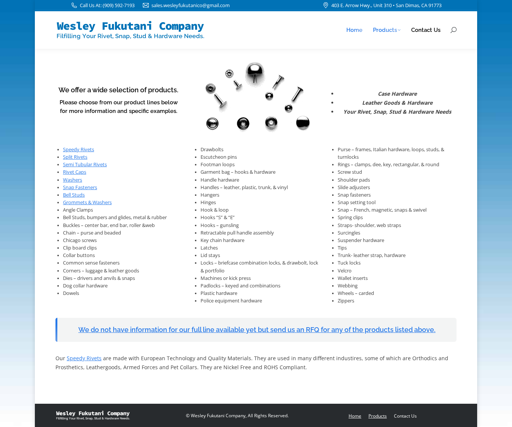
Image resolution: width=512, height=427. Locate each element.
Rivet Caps (74, 172)
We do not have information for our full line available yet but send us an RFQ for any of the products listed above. (257, 330)
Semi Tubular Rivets (85, 164)
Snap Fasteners (80, 187)
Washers (72, 180)
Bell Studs (74, 195)
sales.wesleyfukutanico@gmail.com (190, 5)
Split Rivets (75, 157)
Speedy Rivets (78, 149)
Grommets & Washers (87, 202)
